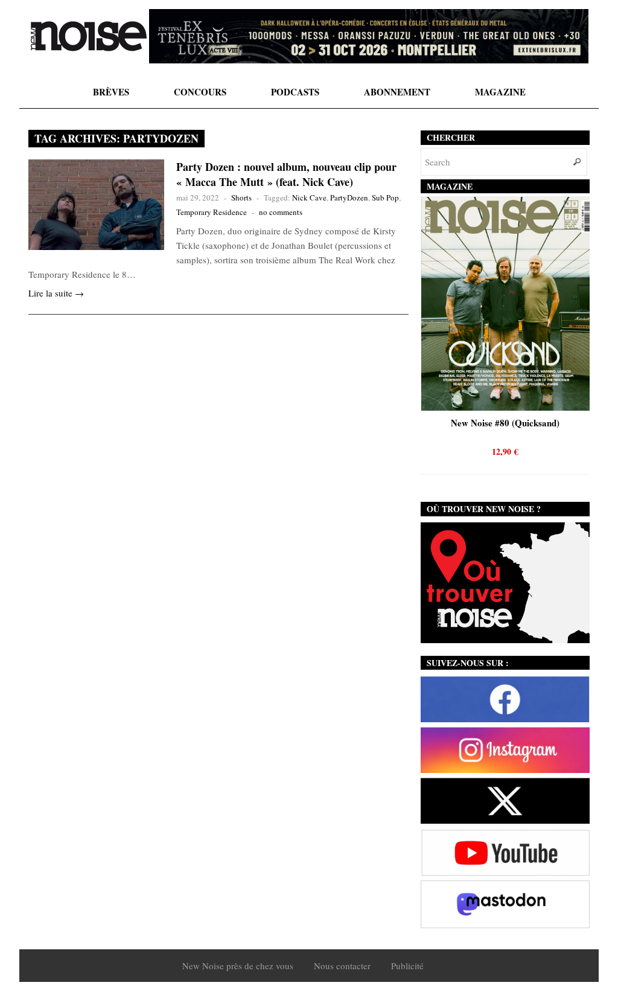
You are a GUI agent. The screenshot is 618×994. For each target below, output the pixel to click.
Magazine (500, 91)
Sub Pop (385, 197)
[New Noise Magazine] (88, 36)
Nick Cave (309, 197)
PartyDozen (349, 197)
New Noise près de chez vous (237, 966)
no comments (280, 212)
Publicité (407, 966)
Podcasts (295, 91)
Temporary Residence (211, 212)
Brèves (111, 91)
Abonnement (397, 91)
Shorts (241, 197)
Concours (200, 91)
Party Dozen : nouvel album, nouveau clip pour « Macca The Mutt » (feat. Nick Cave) (286, 174)
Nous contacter (342, 966)
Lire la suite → (56, 293)
